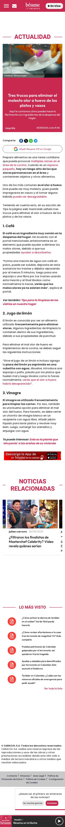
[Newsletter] (14, 6)
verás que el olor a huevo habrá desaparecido (29, 382)
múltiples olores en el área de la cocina (31, 163)
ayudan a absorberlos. (36, 252)
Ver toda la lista (53, 688)
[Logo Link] (32, 6)
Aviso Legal (38, 775)
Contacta (12, 775)
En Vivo (55, 6)
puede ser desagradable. (30, 197)
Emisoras (25, 775)
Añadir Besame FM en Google (35, 149)
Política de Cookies (36, 779)
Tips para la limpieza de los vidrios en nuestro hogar (30, 302)
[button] (6, 6)
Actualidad (32, 36)
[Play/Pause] (59, 821)
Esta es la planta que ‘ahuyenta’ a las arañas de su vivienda (30, 441)
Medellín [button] (18, 819)
